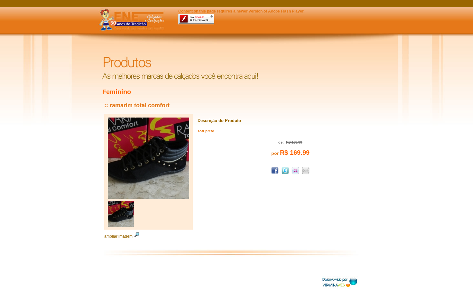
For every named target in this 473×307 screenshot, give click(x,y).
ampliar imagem (119, 236)
